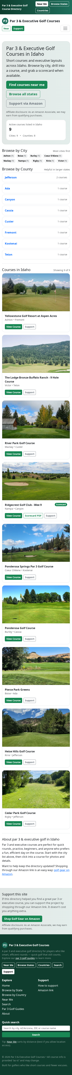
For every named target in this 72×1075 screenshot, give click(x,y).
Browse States (59, 4)
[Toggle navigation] (65, 28)
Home (6, 985)
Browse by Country (14, 995)
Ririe (50, 160)
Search (58, 965)
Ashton (9, 155)
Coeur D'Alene (52, 155)
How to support (48, 985)
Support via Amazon (26, 103)
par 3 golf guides (25, 958)
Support (18, 28)
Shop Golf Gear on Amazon (22, 919)
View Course (13, 326)
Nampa (23, 160)
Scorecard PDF (33, 515)
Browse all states (23, 94)
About (6, 1013)
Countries (42, 10)
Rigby (37, 160)
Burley (35, 155)
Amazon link (46, 990)
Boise (22, 155)
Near (6, 28)
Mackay (9, 160)
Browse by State (12, 990)
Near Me (42, 4)
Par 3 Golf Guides (13, 1009)
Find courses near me (27, 84)
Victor (62, 160)
